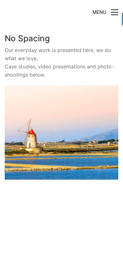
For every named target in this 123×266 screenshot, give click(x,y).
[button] (105, 12)
